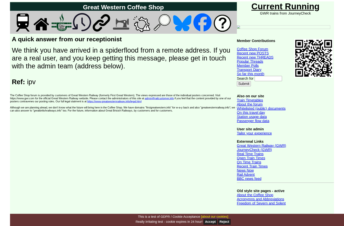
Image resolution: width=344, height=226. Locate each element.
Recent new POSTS (253, 53)
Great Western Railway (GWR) (261, 146)
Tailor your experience (254, 133)
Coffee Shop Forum (252, 49)
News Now (245, 170)
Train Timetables (250, 100)
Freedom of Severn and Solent (261, 203)
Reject (224, 221)
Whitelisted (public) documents (261, 108)
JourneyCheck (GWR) (254, 150)
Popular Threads (250, 61)
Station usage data (252, 117)
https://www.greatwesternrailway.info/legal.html (114, 101)
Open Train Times (251, 158)
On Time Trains (249, 162)
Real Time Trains (250, 154)
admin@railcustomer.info (159, 98)
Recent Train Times (252, 166)
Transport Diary (249, 70)
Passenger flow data (253, 121)
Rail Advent (246, 174)
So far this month (250, 74)
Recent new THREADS (255, 57)
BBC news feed (249, 179)
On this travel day (251, 113)
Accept (210, 221)
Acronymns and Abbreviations (260, 199)
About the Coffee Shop (255, 195)
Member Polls (248, 65)
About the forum (250, 104)
